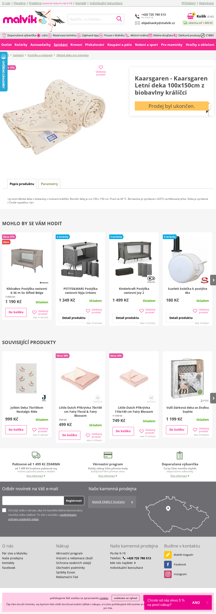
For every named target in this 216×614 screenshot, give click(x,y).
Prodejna (35, 3)
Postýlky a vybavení (40, 55)
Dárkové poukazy (189, 35)
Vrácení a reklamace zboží (74, 558)
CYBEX (210, 35)
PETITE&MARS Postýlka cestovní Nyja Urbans (80, 291)
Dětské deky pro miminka (73, 55)
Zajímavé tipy (90, 35)
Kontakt (81, 3)
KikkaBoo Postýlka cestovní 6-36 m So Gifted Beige (27, 291)
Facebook (8, 568)
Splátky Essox (65, 572)
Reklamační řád (67, 577)
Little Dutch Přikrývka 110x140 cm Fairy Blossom (134, 410)
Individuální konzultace (106, 3)
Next (213, 280)
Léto (44, 35)
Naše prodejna (12, 558)
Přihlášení (189, 3)
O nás (6, 3)
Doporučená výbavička (21, 35)
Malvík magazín (183, 555)
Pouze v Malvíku (114, 35)
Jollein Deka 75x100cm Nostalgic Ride (27, 410)
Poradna (20, 3)
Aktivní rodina (139, 35)
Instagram (180, 574)
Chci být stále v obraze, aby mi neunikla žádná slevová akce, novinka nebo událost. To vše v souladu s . (45, 514)
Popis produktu (22, 184)
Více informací (34, 475)
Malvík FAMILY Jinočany (108, 502)
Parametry (49, 184)
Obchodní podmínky (70, 568)
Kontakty (8, 563)
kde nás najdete (122, 563)
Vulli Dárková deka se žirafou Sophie (187, 410)
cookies (104, 598)
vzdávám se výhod (125, 598)
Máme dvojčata (163, 35)
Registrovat (74, 500)
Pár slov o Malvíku (14, 553)
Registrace (206, 3)
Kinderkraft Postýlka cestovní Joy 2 (134, 291)
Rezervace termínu (64, 35)
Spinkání (18, 55)
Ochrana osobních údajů (73, 563)
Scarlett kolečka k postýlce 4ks (187, 291)
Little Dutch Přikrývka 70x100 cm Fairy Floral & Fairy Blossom (80, 412)
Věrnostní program (69, 553)
